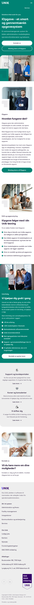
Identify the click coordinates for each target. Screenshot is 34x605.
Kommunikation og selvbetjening (13, 519)
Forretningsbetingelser (10, 546)
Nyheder (5, 542)
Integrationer (6, 515)
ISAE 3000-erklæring (9, 550)
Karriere (4, 538)
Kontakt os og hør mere (17, 356)
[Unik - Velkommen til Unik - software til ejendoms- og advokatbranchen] (5, 3)
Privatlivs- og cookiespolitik (9, 602)
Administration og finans (10, 507)
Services (27, 8)
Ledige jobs (6, 534)
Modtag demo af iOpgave (17, 49)
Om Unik (5, 530)
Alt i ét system (7, 504)
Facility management (9, 511)
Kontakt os (17, 43)
